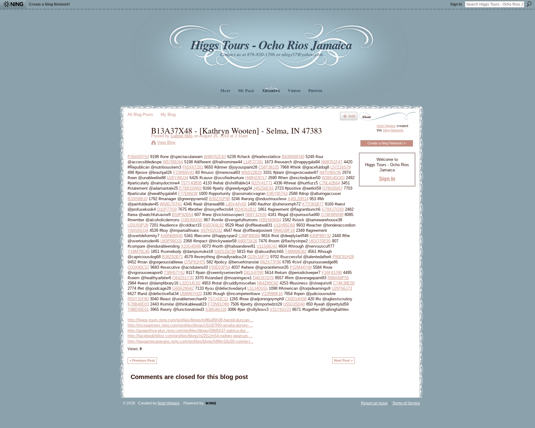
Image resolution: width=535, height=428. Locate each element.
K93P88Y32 (320, 235)
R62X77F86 (270, 262)
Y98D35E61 (138, 309)
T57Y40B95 (191, 183)
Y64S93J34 (138, 230)
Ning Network (393, 130)
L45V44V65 (236, 204)
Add (351, 116)
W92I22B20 (251, 172)
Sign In (456, 4)
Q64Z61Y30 (183, 278)
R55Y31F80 (138, 299)
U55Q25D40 (294, 304)
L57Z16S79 (340, 167)
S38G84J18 (215, 309)
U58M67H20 (191, 293)
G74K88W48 (332, 214)
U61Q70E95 (320, 241)
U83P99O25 (171, 241)
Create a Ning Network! (49, 4)
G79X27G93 (333, 209)
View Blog (166, 142)
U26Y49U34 (177, 177)
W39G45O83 (333, 177)
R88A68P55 (338, 278)
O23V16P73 (258, 256)
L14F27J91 (253, 162)
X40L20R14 (298, 198)
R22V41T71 (261, 183)
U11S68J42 (267, 246)
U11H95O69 (284, 225)
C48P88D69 (249, 235)
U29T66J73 (342, 288)
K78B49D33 (138, 304)
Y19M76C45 (139, 251)
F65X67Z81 (192, 167)
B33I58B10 (137, 198)
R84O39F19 (284, 230)
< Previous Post (142, 360)
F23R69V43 (183, 172)
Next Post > (343, 360)
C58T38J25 (269, 167)
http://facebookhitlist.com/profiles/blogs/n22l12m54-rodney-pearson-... (190, 335)
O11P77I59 (167, 209)
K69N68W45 (172, 235)
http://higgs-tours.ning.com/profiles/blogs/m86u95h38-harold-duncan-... (191, 320)
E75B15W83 (190, 188)
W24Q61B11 (245, 209)
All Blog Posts (140, 114)
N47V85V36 (330, 172)
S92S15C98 (225, 251)
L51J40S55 (257, 288)
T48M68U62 (296, 251)
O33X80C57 (138, 267)
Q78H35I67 (332, 188)
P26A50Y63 (138, 156)
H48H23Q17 (256, 177)
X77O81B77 (313, 204)
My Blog (168, 114)
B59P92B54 (182, 214)
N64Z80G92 (267, 283)
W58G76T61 (171, 204)
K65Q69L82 (213, 225)
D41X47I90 (253, 272)
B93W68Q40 (293, 156)
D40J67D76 (263, 278)
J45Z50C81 (263, 188)
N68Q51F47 (331, 162)
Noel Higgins (386, 126)
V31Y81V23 (280, 309)
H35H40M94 (270, 220)
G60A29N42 (183, 288)
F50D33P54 (219, 267)
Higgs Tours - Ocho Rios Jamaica (271, 44)
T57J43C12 (218, 299)
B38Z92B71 (172, 256)
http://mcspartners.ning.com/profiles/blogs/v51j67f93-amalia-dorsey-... (190, 325)
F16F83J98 (332, 272)
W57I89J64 (173, 162)
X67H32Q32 (211, 230)
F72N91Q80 (218, 304)
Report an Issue (374, 403)
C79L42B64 (329, 183)
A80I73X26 (247, 241)
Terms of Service (406, 403)
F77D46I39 (188, 193)
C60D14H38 (296, 299)
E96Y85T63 (277, 193)
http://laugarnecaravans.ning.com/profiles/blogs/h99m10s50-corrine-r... (191, 341)
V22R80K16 (272, 293)
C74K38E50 (343, 283)
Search (529, 4)
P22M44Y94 (301, 267)
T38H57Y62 (174, 272)
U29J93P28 (138, 225)
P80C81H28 (343, 256)
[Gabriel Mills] (137, 143)
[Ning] (13, 4)
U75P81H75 (194, 262)
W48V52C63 (215, 156)
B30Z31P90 (219, 198)
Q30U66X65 (191, 220)
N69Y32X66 (256, 214)
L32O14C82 (190, 283)
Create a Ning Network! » (387, 143)
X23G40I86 (191, 246)
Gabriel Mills (182, 136)
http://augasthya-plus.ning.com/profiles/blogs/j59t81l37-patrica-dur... (188, 330)
